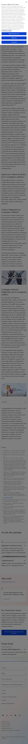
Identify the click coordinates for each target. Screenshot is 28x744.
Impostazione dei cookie (14, 33)
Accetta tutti (14, 42)
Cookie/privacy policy (6, 30)
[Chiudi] (26, 2)
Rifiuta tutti (14, 37)
